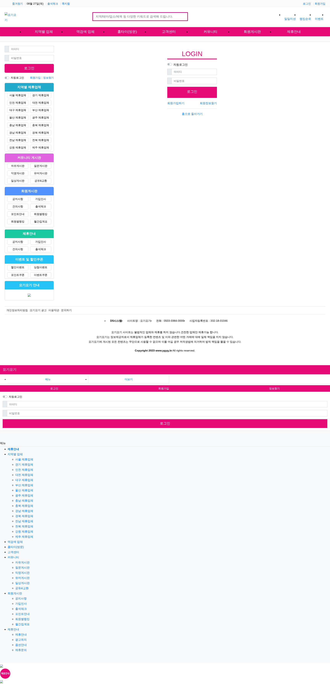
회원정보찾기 (208, 103)
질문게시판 (40, 165)
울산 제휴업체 (17, 117)
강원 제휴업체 (17, 147)
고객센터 (13, 552)
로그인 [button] (54, 388)
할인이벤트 (17, 267)
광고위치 (21, 639)
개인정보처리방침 (17, 310)
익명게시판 (17, 173)
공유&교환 (41, 180)
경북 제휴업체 (40, 132)
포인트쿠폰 (17, 274)
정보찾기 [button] (274, 388)
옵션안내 (21, 644)
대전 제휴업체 (40, 102)
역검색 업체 (15, 541)
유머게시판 (40, 173)
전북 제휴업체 (40, 140)
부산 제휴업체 (40, 110)
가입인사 (40, 199)
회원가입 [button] (163, 388)
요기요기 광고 (38, 310)
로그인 (307, 3)
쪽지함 (66, 3)
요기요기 (9, 369)
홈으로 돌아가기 (192, 113)
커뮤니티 (13, 557)
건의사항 (17, 206)
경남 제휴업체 (17, 132)
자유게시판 (17, 165)
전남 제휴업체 (17, 140)
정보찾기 (48, 77)
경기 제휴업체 (40, 95)
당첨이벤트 (40, 267)
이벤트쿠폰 (40, 274)
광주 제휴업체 (40, 117)
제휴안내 (13, 629)
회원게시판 (15, 593)
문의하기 (66, 310)
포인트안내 (17, 214)
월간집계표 (40, 221)
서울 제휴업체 (17, 95)
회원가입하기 (175, 103)
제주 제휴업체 (40, 147)
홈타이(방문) (16, 547)
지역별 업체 (15, 454)
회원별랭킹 (40, 214)
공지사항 (17, 199)
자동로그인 (180, 64)
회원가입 (320, 3)
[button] (128, 379)
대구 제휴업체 (17, 110)
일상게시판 (17, 180)
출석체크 (52, 3)
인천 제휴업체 (17, 102)
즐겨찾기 (17, 3)
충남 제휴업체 (17, 125)
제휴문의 (21, 650)
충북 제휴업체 (40, 125)
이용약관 (54, 310)
